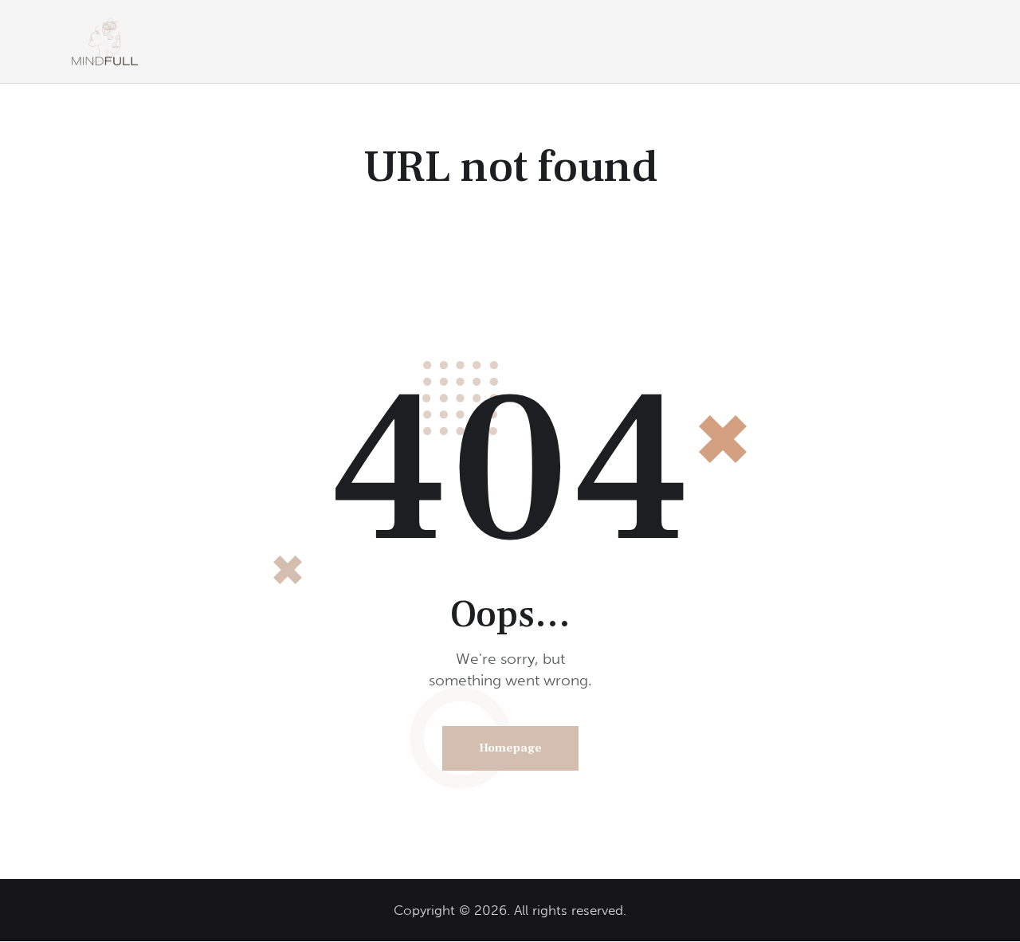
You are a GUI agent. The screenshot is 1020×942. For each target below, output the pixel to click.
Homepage (510, 748)
